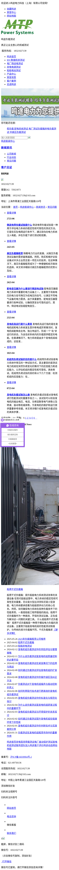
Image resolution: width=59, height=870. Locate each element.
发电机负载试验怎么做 (18, 395)
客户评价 (39, 745)
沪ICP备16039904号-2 (21, 757)
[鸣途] (17, 34)
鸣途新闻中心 (8, 141)
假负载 (10, 128)
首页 (15, 207)
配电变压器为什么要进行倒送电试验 (25, 288)
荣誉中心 (11, 12)
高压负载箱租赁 (15, 253)
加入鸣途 (29, 745)
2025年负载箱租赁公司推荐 (32, 639)
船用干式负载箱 (15, 589)
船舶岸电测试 (25, 646)
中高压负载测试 (18, 132)
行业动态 (11, 157)
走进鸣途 (11, 84)
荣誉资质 (11, 77)
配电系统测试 (21, 128)
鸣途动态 (48, 745)
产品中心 (11, 74)
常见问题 (11, 161)
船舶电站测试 (14, 70)
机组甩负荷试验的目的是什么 (22, 359)
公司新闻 (11, 154)
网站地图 (11, 16)
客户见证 (6, 167)
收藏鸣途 (11, 9)
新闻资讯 (6, 147)
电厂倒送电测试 (15, 63)
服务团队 (20, 745)
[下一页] (35, 418)
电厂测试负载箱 (37, 128)
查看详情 (11, 213)
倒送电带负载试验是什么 (19, 225)
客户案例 (11, 81)
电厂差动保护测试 (43, 742)
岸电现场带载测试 (25, 742)
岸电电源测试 (14, 67)
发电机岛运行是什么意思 (19, 324)
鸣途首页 (11, 56)
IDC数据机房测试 (16, 60)
